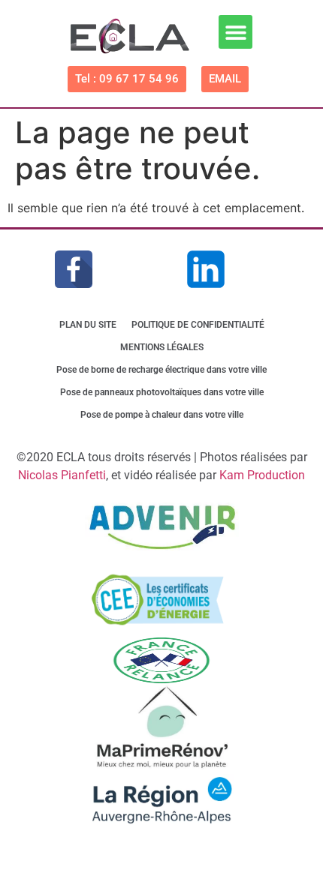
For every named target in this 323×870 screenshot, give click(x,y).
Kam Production (262, 475)
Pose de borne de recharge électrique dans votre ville (161, 369)
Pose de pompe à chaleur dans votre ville (161, 415)
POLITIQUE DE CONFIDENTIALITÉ (197, 325)
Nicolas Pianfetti (62, 475)
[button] (235, 32)
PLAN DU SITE (87, 325)
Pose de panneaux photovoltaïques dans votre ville (162, 392)
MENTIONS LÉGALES (162, 347)
